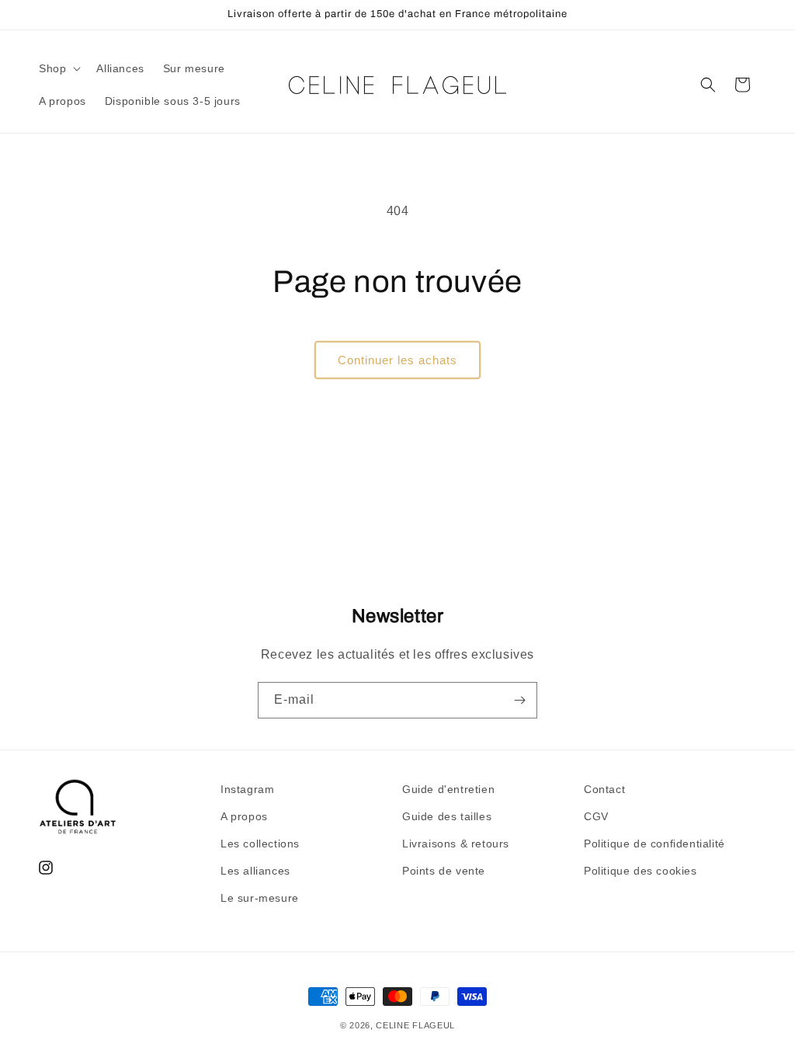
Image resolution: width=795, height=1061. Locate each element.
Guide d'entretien (448, 789)
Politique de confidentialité (654, 843)
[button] (58, 68)
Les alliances (255, 870)
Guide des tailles (446, 816)
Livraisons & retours (455, 843)
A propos (244, 816)
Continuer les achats (397, 360)
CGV (596, 816)
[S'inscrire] (519, 700)
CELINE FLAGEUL (415, 1025)
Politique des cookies (640, 870)
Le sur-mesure (259, 898)
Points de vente (443, 870)
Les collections (260, 843)
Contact (604, 789)
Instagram (247, 789)
